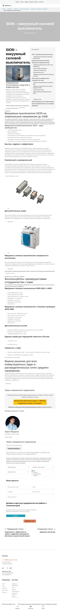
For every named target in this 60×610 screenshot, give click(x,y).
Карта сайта (5, 590)
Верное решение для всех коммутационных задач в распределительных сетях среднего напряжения (43, 103)
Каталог (17, 1)
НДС (34, 470)
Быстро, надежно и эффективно (40, 68)
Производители (15, 591)
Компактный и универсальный (40, 70)
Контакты (41, 1)
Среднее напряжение (24, 8)
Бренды (26, 1)
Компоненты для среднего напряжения (39, 8)
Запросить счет (29, 521)
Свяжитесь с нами (37, 99)
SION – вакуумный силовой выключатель (42, 54)
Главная (4, 8)
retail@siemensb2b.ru (47, 407)
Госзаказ (35, 472)
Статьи (22, 1)
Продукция (9, 8)
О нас (3, 583)
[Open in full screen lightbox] (8, 208)
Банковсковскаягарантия (37, 474)
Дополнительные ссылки (39, 89)
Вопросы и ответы (33, 1)
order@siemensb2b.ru (14, 448)
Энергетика (16, 8)
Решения (14, 589)
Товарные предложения (15, 584)
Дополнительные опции (39, 72)
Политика (4, 588)
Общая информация (15, 596)
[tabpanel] (30, 150)
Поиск (3, 586)
